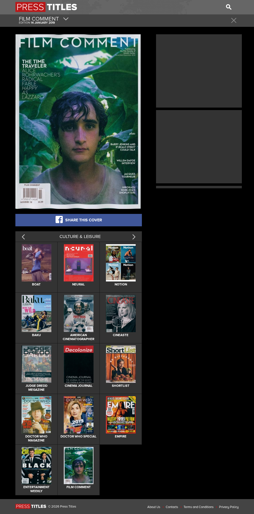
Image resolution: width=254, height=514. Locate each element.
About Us (153, 507)
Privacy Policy (229, 507)
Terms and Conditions (199, 507)
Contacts (172, 507)
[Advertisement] (199, 70)
